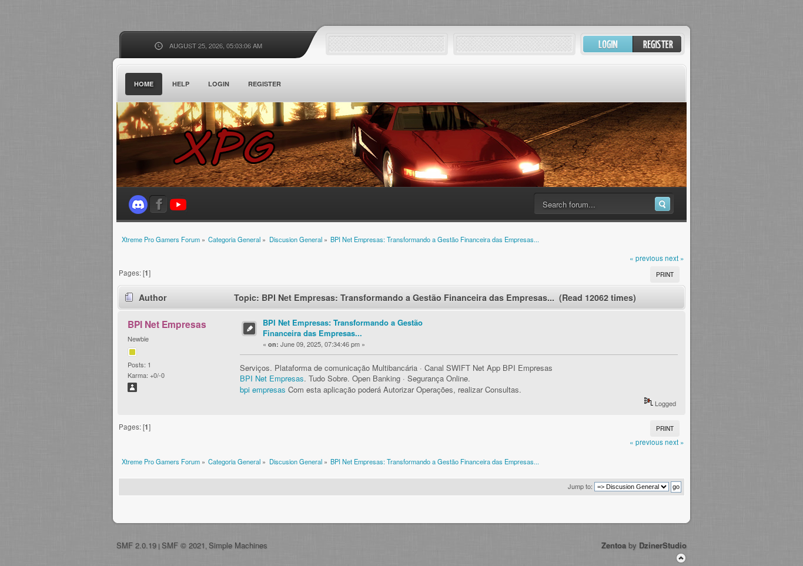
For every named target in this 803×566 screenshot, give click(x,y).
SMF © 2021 (183, 545)
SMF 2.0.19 (136, 545)
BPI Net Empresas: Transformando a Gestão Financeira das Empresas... (343, 328)
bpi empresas (263, 389)
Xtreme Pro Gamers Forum (231, 147)
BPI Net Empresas (167, 324)
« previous (646, 258)
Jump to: (580, 486)
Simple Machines (238, 545)
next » (674, 258)
